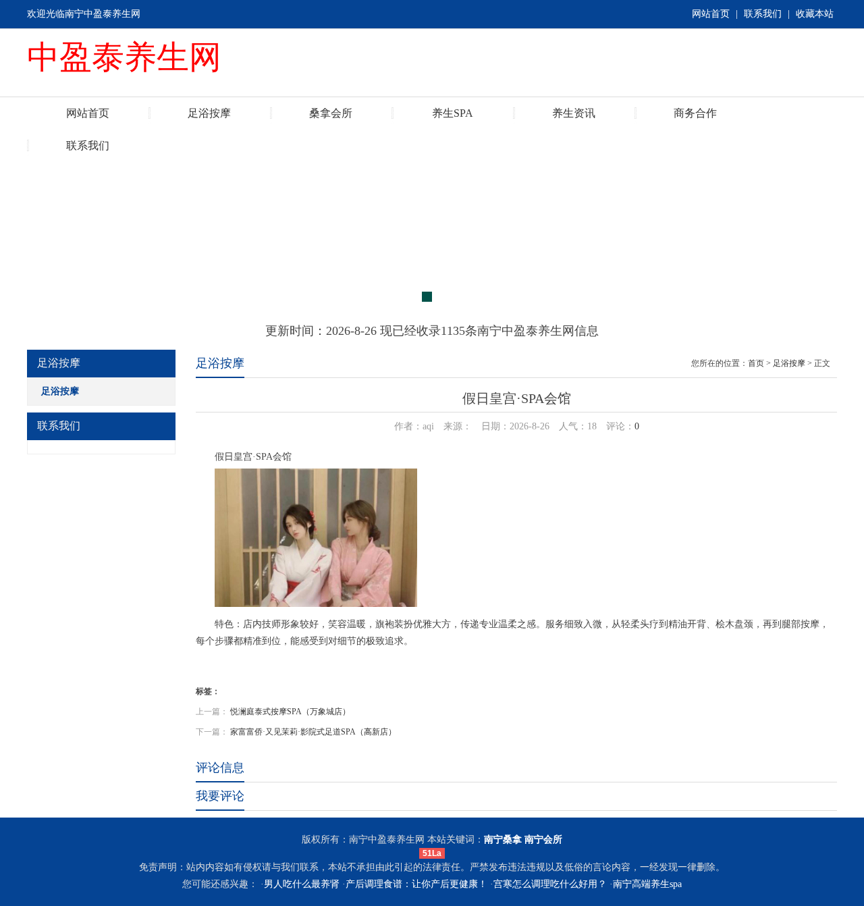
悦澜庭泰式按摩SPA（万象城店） (290, 711)
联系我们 (763, 14)
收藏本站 (815, 14)
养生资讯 (573, 113)
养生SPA (452, 113)
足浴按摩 (209, 113)
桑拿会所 (330, 113)
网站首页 (711, 14)
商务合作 (695, 113)
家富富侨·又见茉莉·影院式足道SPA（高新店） (313, 732)
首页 (756, 363)
